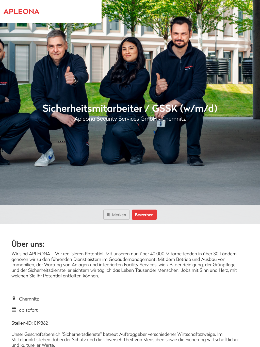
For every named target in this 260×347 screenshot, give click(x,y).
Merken (119, 215)
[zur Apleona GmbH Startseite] (29, 11)
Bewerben (144, 215)
